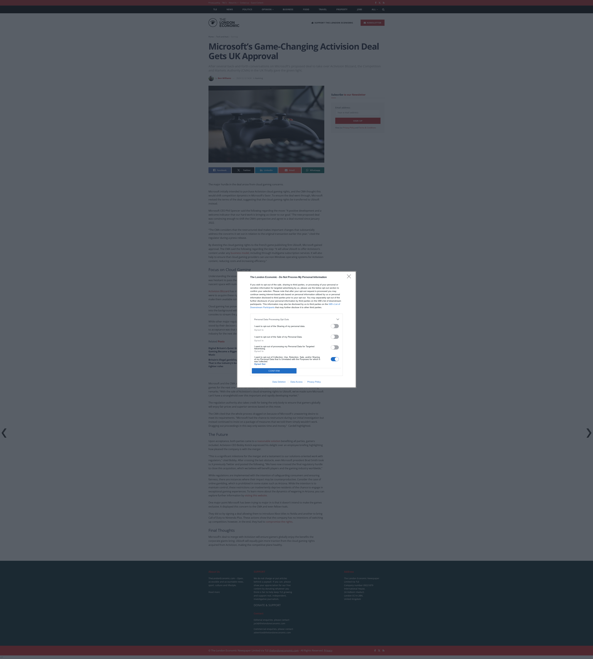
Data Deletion (279, 382)
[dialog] (296, 329)
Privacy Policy (314, 382)
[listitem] (296, 319)
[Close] (350, 277)
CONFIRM (274, 371)
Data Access (296, 382)
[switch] (335, 326)
